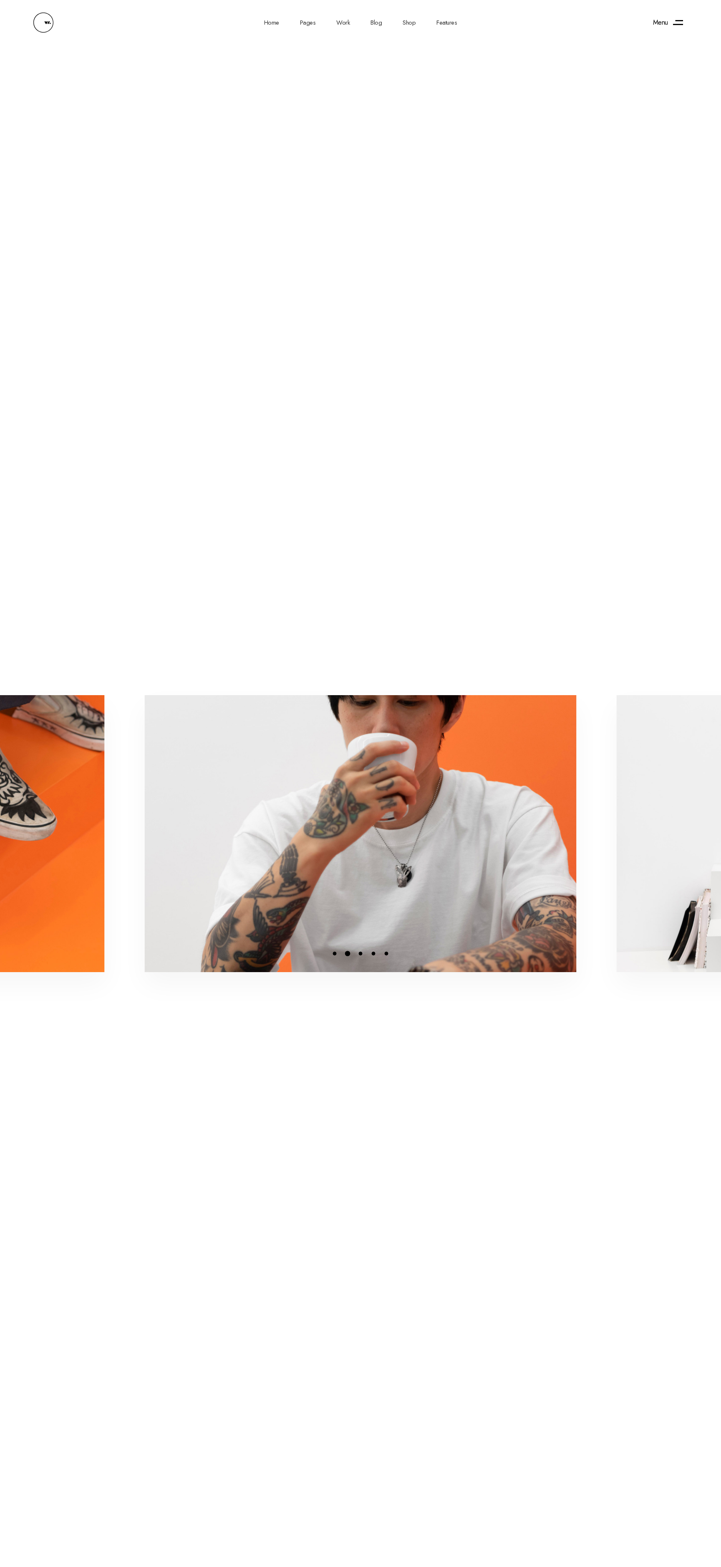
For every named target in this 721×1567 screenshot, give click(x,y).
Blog (376, 22)
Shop (409, 22)
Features (446, 22)
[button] (335, 953)
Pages (308, 22)
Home (271, 22)
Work (343, 22)
